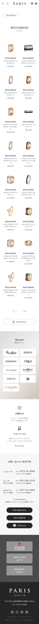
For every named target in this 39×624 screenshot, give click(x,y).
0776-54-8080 (27, 471)
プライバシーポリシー (25, 617)
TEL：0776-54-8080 (19, 604)
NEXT (25, 311)
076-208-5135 (27, 480)
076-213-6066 (27, 490)
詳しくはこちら (19, 445)
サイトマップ (11, 617)
